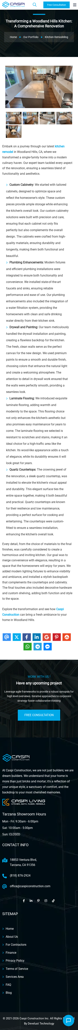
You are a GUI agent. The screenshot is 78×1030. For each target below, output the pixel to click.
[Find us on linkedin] (31, 901)
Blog (9, 992)
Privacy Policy (15, 960)
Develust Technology (41, 1023)
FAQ (8, 985)
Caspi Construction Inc (34, 1018)
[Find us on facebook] (24, 901)
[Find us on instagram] (46, 901)
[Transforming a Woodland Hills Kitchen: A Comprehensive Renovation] (14, 118)
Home (10, 928)
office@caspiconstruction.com (30, 886)
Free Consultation (56, 4)
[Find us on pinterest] (38, 901)
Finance (11, 952)
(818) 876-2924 (20, 875)
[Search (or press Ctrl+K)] (35, 5)
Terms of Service (17, 969)
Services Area (15, 977)
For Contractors (16, 944)
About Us (12, 936)
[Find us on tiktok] (53, 901)
